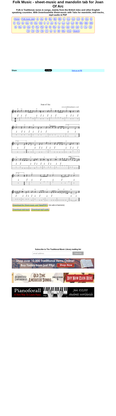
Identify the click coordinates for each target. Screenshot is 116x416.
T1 (86, 27)
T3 (28, 31)
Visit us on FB (77, 71)
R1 (54, 27)
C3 (78, 19)
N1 (20, 27)
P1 (37, 27)
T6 (42, 31)
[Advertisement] (58, 52)
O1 (29, 27)
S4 (77, 27)
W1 (63, 31)
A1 (42, 19)
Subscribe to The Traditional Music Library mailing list (58, 249)
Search (76, 31)
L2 (68, 23)
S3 (72, 27)
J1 (52, 23)
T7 (47, 31)
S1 (63, 27)
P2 (42, 27)
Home (16, 19)
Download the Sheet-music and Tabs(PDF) (30, 205)
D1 (87, 19)
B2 (55, 19)
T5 (37, 31)
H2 (41, 23)
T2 (90, 27)
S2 (68, 27)
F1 (18, 23)
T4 (33, 31)
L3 (72, 23)
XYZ (69, 31)
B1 (50, 19)
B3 (60, 19)
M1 (81, 23)
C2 (73, 19)
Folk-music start (28, 19)
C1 (68, 19)
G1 (27, 23)
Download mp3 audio (40, 210)
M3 (91, 23)
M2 (86, 23)
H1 (36, 23)
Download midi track (21, 210)
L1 (63, 23)
